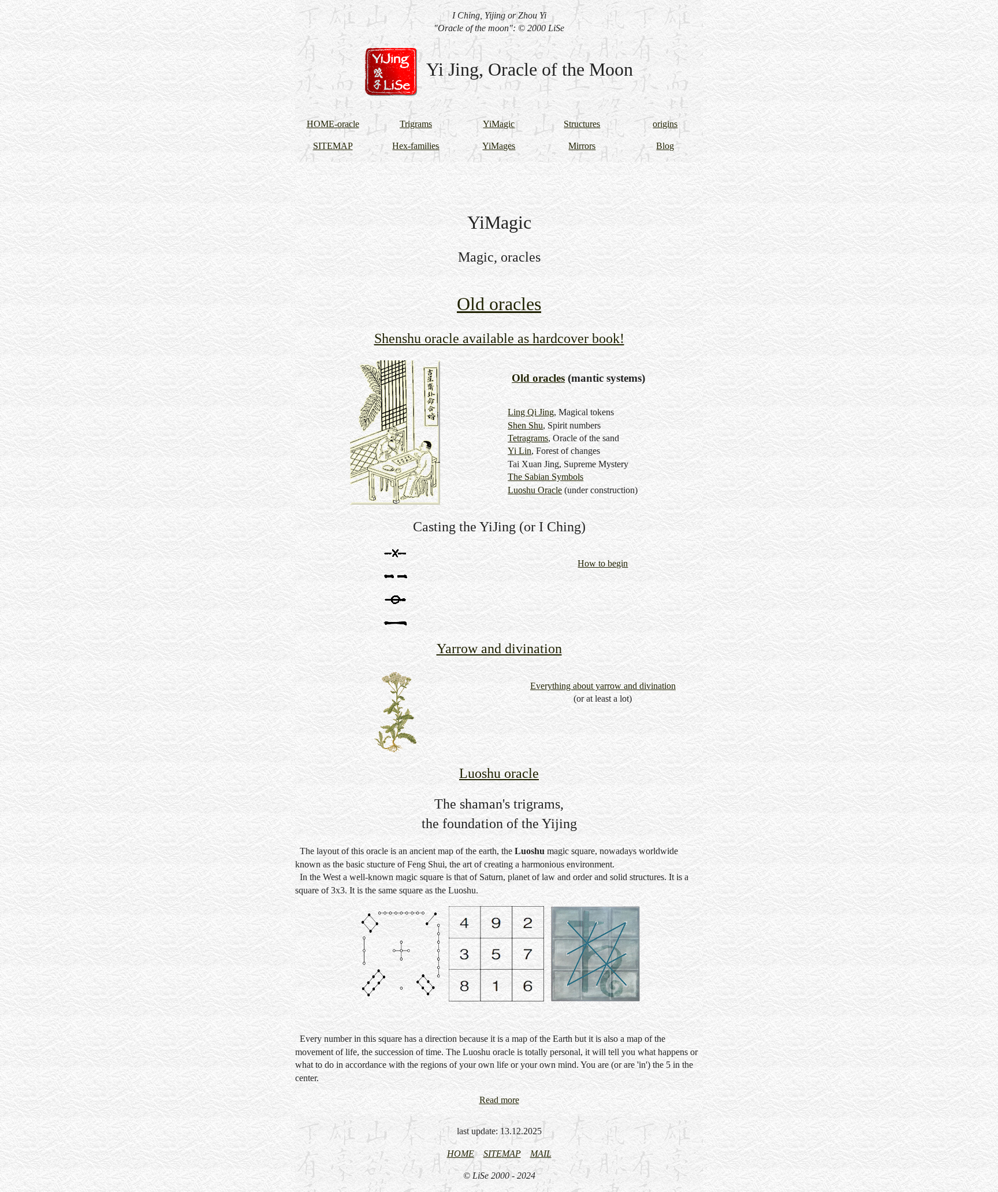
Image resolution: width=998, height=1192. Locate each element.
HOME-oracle (333, 124)
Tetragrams (528, 438)
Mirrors (581, 146)
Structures (582, 124)
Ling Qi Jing (531, 412)
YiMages (498, 146)
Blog (665, 146)
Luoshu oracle (499, 773)
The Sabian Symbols (545, 477)
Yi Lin (519, 451)
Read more (499, 1100)
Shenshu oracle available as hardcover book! (499, 338)
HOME (460, 1154)
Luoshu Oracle (535, 490)
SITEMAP (333, 146)
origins (665, 124)
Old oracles (499, 303)
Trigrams (416, 124)
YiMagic (499, 124)
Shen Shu (525, 425)
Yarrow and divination (499, 648)
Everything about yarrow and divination (603, 686)
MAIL (541, 1154)
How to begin (603, 563)
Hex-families (415, 146)
